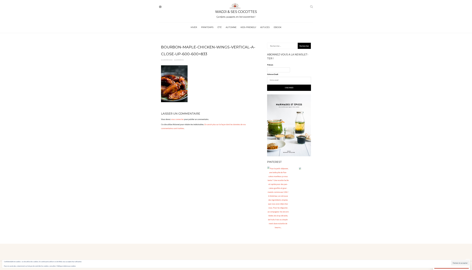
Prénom (270, 65)
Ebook (277, 27)
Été (220, 27)
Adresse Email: (272, 74)
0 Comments (179, 60)
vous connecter (177, 119)
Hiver (194, 27)
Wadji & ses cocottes (236, 12)
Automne (231, 27)
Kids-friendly (248, 27)
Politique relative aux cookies (66, 266)
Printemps (207, 27)
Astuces (265, 27)
